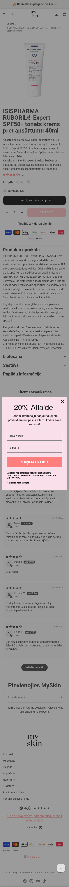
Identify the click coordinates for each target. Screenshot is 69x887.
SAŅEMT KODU (34, 462)
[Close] (62, 401)
